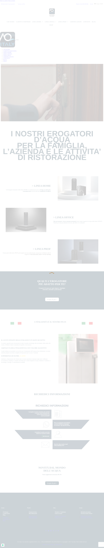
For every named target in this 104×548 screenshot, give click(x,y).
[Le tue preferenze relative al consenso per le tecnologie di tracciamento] (2, 545)
